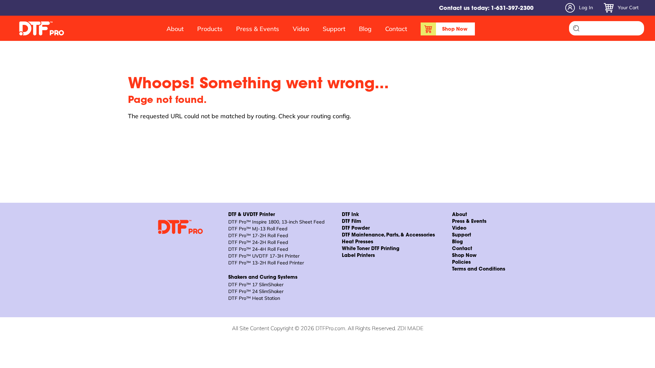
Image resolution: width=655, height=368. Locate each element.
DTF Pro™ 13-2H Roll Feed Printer (266, 263)
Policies (461, 262)
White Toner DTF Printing (370, 249)
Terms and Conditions (478, 269)
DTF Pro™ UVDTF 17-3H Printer (264, 256)
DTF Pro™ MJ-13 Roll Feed (257, 229)
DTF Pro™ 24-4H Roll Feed (258, 249)
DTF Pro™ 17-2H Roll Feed (258, 235)
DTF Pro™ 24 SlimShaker (255, 291)
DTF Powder (356, 228)
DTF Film (351, 221)
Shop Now (454, 29)
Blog (365, 29)
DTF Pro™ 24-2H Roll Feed (258, 242)
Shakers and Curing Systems (262, 277)
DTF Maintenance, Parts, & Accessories (388, 235)
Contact (396, 29)
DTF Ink (350, 215)
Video (301, 29)
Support (334, 29)
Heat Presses (357, 242)
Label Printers (358, 256)
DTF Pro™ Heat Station (254, 298)
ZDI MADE (410, 328)
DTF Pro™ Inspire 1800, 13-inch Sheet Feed (276, 222)
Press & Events (257, 29)
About (175, 29)
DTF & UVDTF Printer (251, 215)
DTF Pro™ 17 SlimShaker (255, 284)
